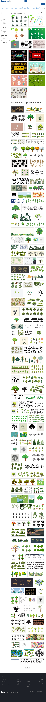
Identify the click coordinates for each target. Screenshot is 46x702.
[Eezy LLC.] (3, 692)
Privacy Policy (34, 692)
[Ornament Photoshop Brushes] (36, 55)
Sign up (43, 3)
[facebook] (7, 692)
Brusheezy (4, 679)
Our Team (41, 681)
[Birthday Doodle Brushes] (26, 44)
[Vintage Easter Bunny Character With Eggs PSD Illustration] (36, 68)
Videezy (3, 683)
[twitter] (9, 692)
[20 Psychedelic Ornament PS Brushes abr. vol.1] (19, 55)
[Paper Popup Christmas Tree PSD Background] (15, 44)
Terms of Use (28, 692)
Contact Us (41, 684)
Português (29, 683)
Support (18, 683)
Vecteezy (4, 681)
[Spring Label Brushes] (39, 44)
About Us (41, 679)
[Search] (25, 1)
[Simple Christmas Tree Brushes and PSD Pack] (36, 33)
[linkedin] (17, 692)
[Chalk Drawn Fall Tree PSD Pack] (19, 33)
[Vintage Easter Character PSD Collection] (19, 80)
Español (28, 681)
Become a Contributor (6, 684)
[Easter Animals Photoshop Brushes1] (19, 93)
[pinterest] (11, 692)
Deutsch (28, 684)
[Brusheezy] (5, 1)
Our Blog (41, 683)
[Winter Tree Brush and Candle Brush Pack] (19, 21)
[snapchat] (15, 692)
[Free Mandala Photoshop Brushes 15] (36, 80)
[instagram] (13, 692)
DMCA (18, 684)
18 (41, 12)
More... (28, 686)
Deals (18, 679)
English (28, 679)
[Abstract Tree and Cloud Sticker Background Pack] (36, 21)
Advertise (19, 681)
